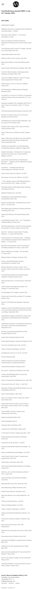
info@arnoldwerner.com (8, 581)
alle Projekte (5, 20)
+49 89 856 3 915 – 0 (7, 579)
